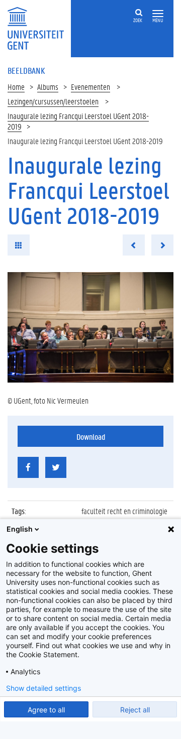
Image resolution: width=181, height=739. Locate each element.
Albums (47, 86)
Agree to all (46, 709)
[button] (157, 14)
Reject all (135, 709)
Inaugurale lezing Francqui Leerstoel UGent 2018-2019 (78, 121)
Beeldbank (26, 70)
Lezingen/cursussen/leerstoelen (53, 101)
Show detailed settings (43, 688)
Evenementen (90, 86)
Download (90, 436)
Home (16, 86)
